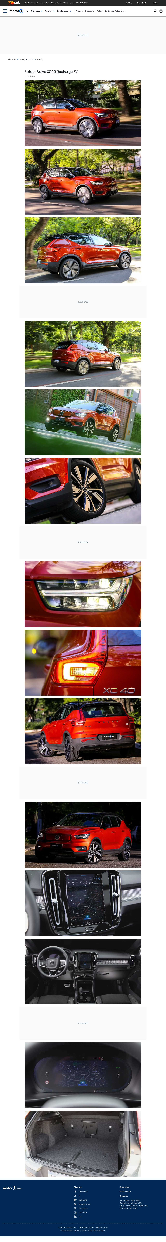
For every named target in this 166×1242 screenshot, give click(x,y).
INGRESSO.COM (31, 3)
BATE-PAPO (142, 3)
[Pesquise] (155, 11)
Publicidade (125, 1191)
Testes (48, 11)
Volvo (22, 60)
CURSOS (64, 3)
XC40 (30, 60)
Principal (12, 60)
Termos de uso (102, 1227)
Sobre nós (124, 1187)
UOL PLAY (74, 3)
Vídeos (79, 11)
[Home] (18, 11)
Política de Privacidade (67, 1227)
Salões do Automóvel (115, 11)
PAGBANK (55, 3)
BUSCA (129, 3)
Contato (124, 1196)
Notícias (35, 11)
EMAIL (155, 3)
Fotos (99, 11)
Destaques (62, 11)
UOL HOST (44, 3)
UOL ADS (84, 3)
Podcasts (89, 11)
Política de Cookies (86, 1227)
